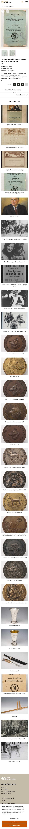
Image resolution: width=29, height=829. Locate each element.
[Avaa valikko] (26, 2)
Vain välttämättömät (14, 822)
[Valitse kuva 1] (4, 53)
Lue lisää (9, 814)
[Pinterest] (22, 84)
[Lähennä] (3, 11)
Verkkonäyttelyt (9, 798)
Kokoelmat (7, 801)
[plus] (26, 84)
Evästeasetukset (14, 818)
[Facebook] (14, 84)
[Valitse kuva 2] (12, 53)
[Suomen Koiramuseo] (6, 2)
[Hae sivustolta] (22, 2)
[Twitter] (18, 84)
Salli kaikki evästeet (14, 825)
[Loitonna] (7, 11)
